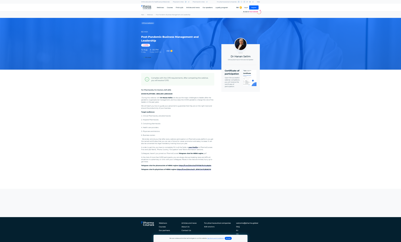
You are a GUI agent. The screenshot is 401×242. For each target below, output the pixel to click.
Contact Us (186, 230)
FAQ (238, 227)
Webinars (160, 7)
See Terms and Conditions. (215, 238)
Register (253, 7)
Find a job (179, 7)
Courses (170, 7)
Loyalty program (222, 7)
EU (237, 230)
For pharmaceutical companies (227, 2)
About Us (185, 227)
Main (142, 14)
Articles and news (193, 7)
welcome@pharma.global (247, 223)
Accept (228, 238)
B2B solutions (209, 227)
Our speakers (208, 7)
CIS (237, 234)
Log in (246, 7)
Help (258, 2)
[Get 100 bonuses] (239, 7)
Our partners (164, 230)
